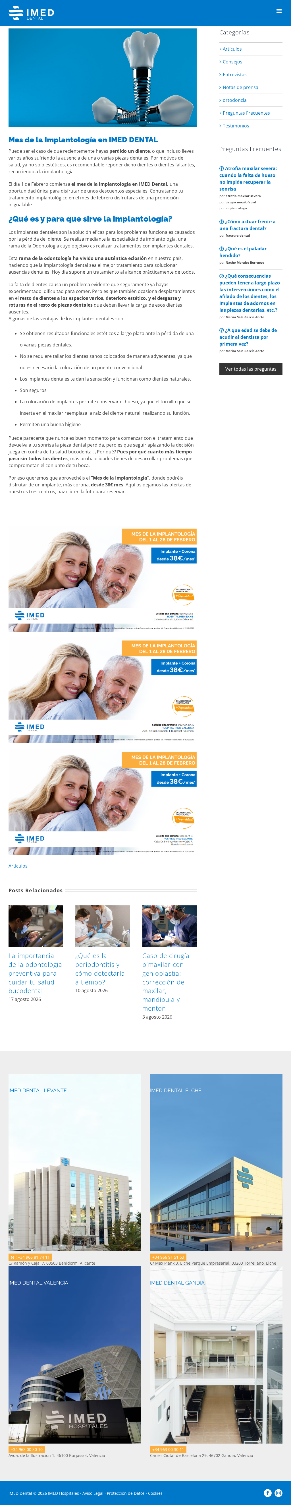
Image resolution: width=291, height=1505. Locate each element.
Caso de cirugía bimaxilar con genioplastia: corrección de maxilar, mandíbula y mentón (166, 981)
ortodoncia (235, 100)
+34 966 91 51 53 (168, 1257)
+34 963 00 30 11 (168, 1449)
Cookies (155, 1493)
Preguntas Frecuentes (246, 113)
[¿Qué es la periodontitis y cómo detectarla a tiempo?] (102, 908)
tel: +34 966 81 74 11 (30, 1257)
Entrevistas (235, 74)
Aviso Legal (92, 1493)
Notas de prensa (240, 87)
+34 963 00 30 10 (27, 1449)
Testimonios (236, 126)
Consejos (232, 62)
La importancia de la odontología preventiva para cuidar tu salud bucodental (35, 973)
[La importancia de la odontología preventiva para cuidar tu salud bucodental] (36, 908)
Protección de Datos (126, 1493)
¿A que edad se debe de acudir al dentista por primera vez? (248, 337)
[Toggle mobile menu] (279, 11)
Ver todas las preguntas (251, 369)
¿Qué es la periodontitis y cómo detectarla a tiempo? (100, 968)
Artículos (18, 866)
